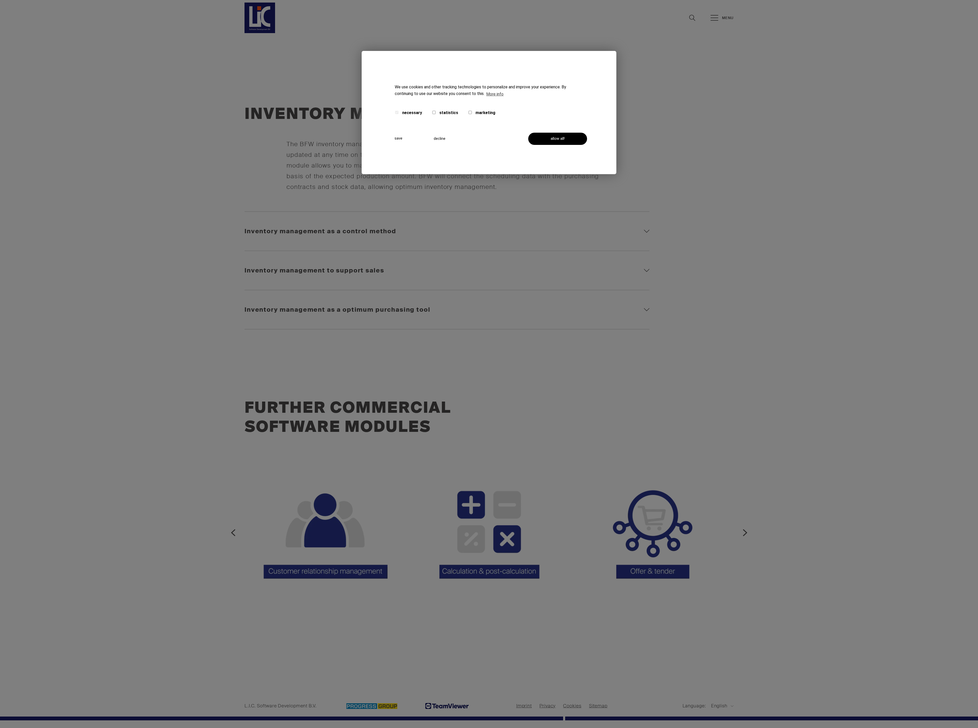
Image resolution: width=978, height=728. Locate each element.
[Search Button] (692, 18)
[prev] (233, 533)
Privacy (547, 706)
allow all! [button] (558, 138)
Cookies (572, 706)
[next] (745, 533)
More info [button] (495, 94)
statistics (448, 112)
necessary (411, 112)
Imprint (524, 706)
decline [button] (439, 138)
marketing (484, 112)
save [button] (398, 138)
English (719, 706)
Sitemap (598, 706)
